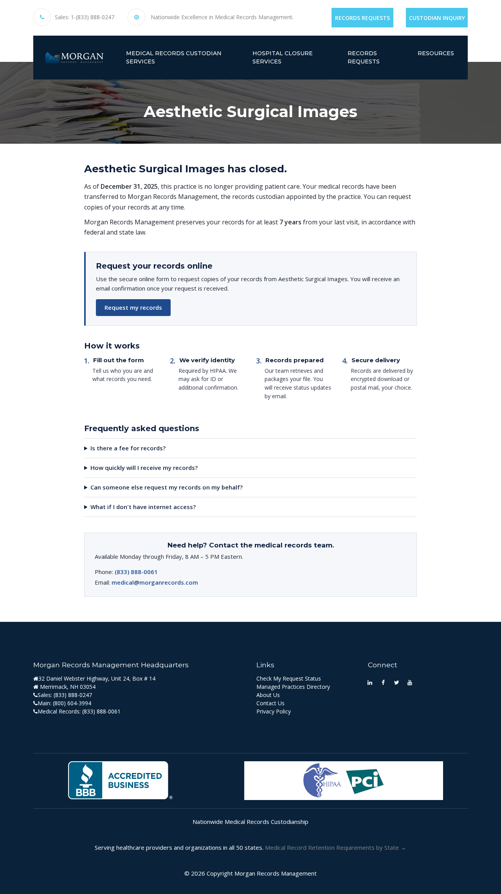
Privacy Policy (273, 711)
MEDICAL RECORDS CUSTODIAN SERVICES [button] (174, 57)
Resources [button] (436, 53)
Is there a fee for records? (128, 448)
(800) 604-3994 (72, 703)
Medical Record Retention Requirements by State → (335, 847)
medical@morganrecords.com (155, 582)
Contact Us (270, 703)
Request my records (133, 307)
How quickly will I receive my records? (144, 467)
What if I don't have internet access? (143, 507)
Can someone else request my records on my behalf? (166, 487)
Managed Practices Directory (293, 686)
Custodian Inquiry (437, 18)
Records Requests (362, 18)
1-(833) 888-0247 (92, 17)
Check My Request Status (288, 678)
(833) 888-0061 (136, 572)
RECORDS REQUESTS (364, 57)
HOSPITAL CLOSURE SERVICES (282, 57)
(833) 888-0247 (73, 695)
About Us (268, 695)
